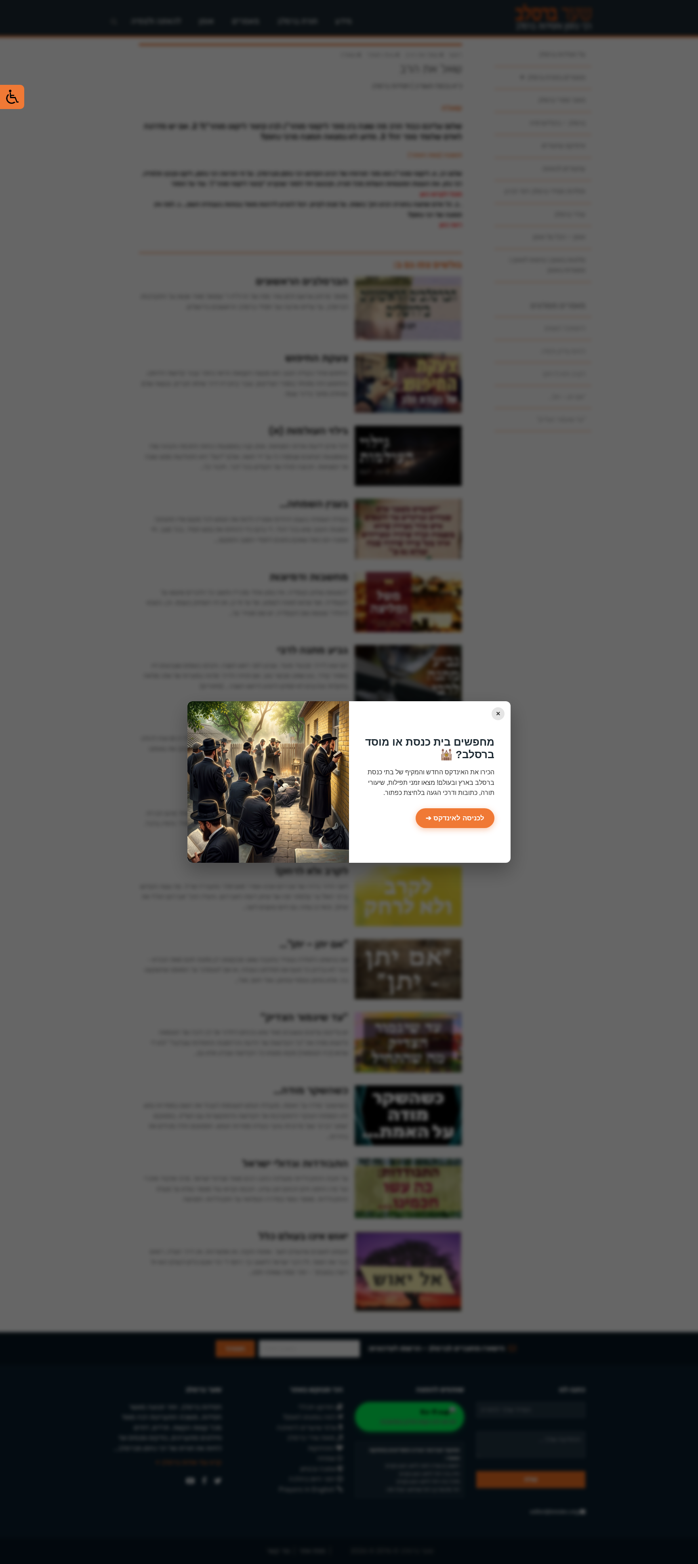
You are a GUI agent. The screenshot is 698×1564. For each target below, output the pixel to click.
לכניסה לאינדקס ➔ (455, 818)
